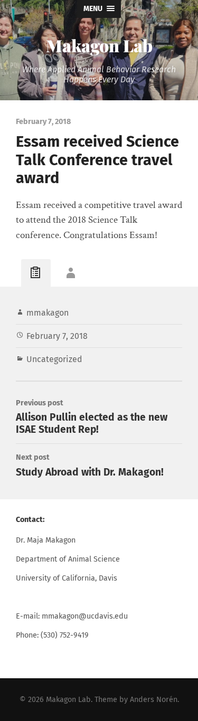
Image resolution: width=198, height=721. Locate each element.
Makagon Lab (99, 45)
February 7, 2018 (57, 336)
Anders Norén (153, 699)
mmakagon (47, 313)
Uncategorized (54, 359)
